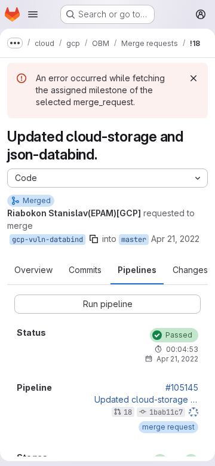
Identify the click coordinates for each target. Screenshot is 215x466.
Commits (85, 270)
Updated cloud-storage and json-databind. (146, 399)
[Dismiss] (193, 78)
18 (128, 412)
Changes (190, 270)
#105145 (181, 388)
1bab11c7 (166, 412)
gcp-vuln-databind (47, 239)
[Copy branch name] (94, 239)
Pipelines (137, 270)
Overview (33, 270)
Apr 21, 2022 (175, 239)
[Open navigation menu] (32, 14)
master (133, 239)
